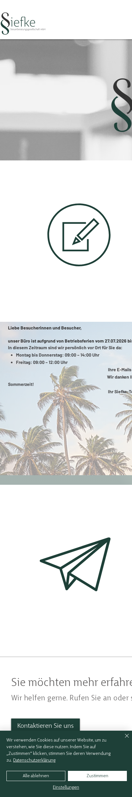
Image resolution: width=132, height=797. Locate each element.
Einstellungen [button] (66, 787)
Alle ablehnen (36, 776)
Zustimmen (97, 776)
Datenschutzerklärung (34, 760)
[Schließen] (123, 739)
